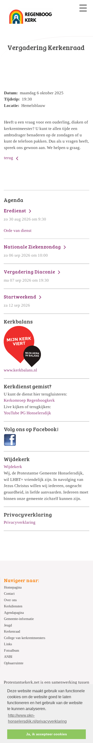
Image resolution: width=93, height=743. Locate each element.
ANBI (8, 657)
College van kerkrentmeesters (24, 638)
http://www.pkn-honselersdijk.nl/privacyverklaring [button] (37, 718)
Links (8, 644)
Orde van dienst (17, 230)
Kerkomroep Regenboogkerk (29, 400)
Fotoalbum (11, 650)
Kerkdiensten (13, 606)
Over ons (10, 600)
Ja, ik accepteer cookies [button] (46, 734)
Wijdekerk (13, 466)
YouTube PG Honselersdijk (27, 413)
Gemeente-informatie (19, 619)
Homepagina (13, 587)
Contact (9, 593)
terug (9, 157)
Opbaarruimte (13, 663)
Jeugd (8, 625)
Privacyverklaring (19, 522)
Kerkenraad (12, 631)
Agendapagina (14, 613)
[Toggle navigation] (83, 8)
